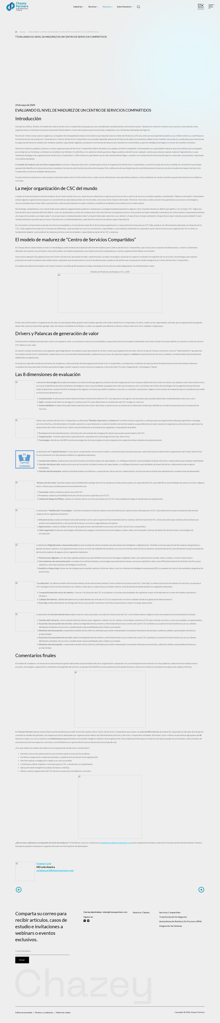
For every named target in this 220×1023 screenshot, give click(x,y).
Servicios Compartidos (170, 912)
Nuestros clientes (141, 912)
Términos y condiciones (44, 1012)
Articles (23, 32)
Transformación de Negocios (173, 917)
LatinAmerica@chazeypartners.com (116, 842)
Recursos (107, 6)
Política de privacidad (23, 1012)
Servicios (92, 6)
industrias (77, 6)
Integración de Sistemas (170, 926)
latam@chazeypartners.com (115, 912)
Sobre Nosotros (124, 6)
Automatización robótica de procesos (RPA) (180, 921)
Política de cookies (63, 1012)
